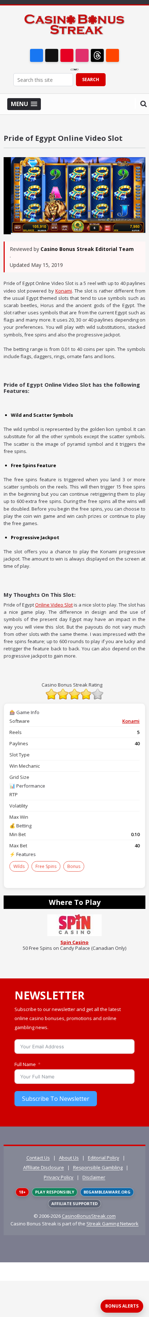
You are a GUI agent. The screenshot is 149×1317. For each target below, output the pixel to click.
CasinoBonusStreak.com (89, 1216)
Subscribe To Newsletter (55, 1099)
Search (90, 79)
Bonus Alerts (122, 1306)
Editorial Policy (103, 1157)
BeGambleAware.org (107, 1192)
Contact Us (38, 1157)
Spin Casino (74, 942)
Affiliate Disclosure (43, 1167)
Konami (63, 291)
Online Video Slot (54, 604)
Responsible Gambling (98, 1167)
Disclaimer (93, 1177)
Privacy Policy (58, 1177)
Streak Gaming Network (112, 1223)
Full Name (25, 1064)
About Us (69, 1157)
